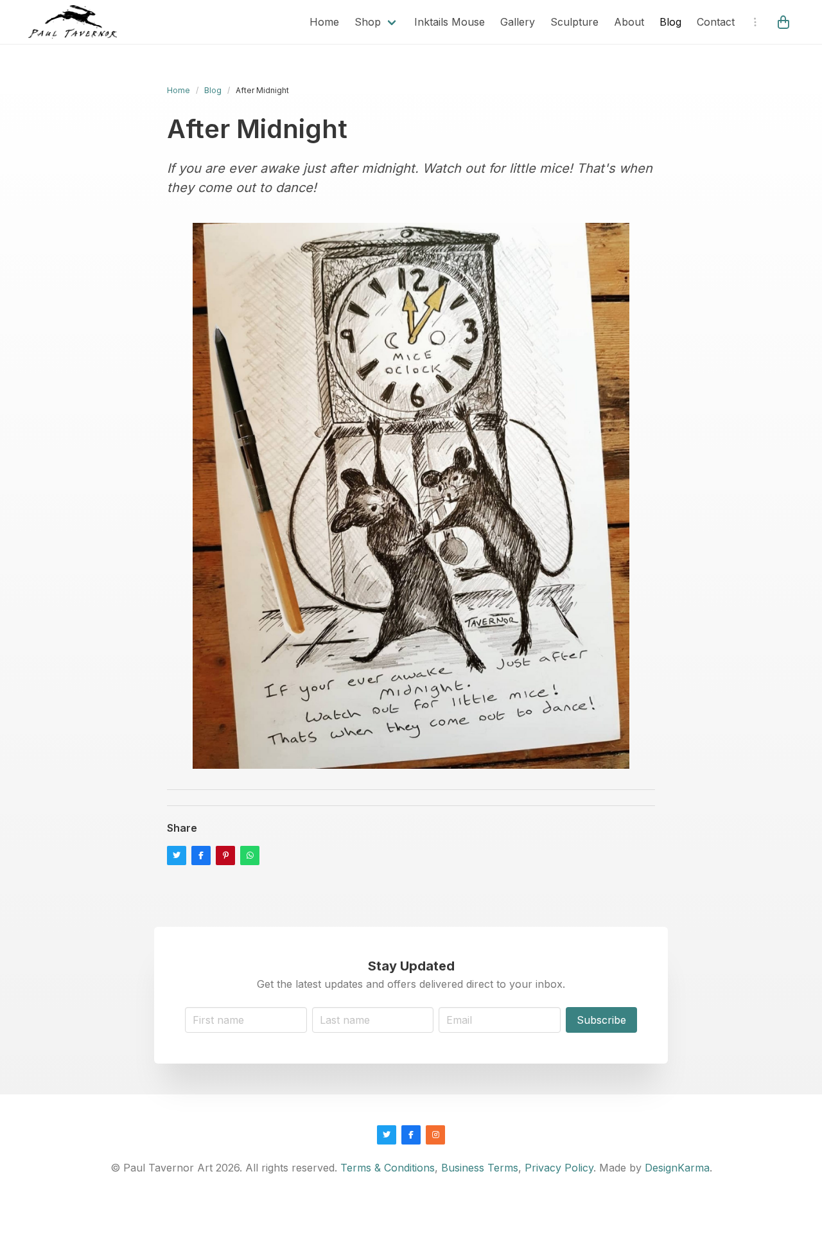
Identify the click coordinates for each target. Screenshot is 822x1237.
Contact (716, 21)
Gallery (517, 21)
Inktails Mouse (449, 21)
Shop (367, 21)
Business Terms (479, 1167)
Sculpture (574, 21)
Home (324, 21)
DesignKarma (677, 1167)
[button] (784, 22)
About (629, 21)
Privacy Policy (559, 1167)
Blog (670, 21)
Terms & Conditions (387, 1167)
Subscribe (601, 1019)
